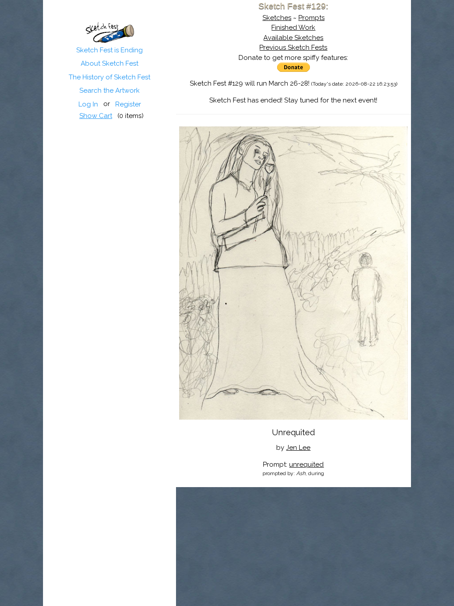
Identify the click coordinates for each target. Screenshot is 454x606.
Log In (88, 104)
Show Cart (95, 116)
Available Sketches (293, 38)
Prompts (311, 18)
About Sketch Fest (109, 63)
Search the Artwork (109, 90)
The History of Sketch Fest (109, 77)
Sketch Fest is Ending (109, 50)
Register (128, 104)
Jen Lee (298, 448)
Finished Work (293, 27)
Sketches (276, 18)
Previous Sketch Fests (293, 47)
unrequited (306, 464)
